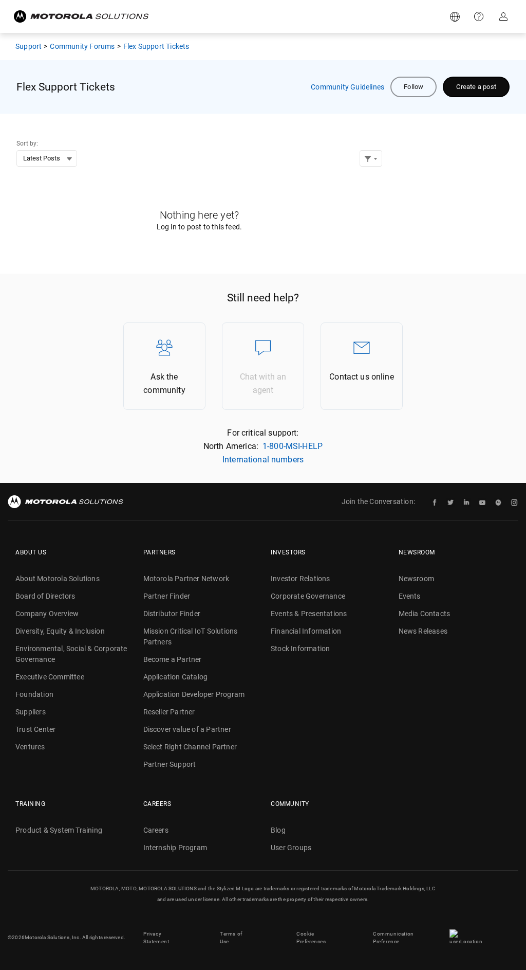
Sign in (504, 16)
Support (479, 16)
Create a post (476, 87)
